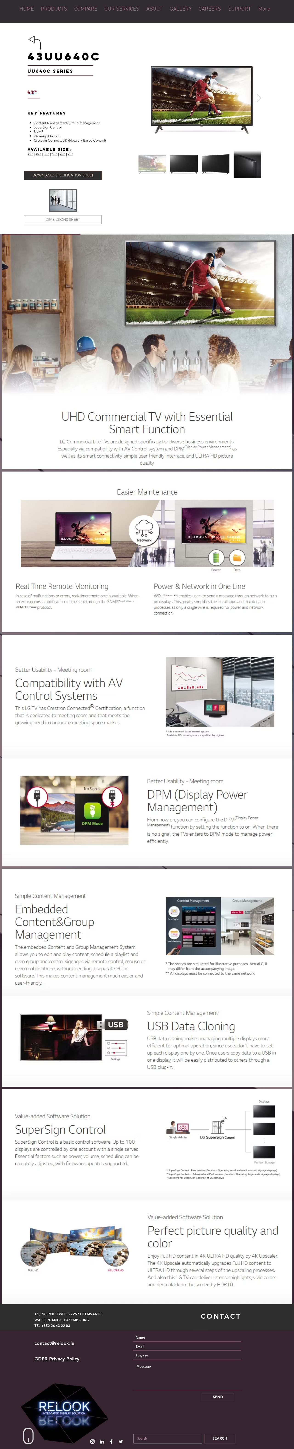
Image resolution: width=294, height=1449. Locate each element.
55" (46, 154)
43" (30, 154)
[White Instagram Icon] (92, 1441)
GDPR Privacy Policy (56, 1359)
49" (38, 154)
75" (70, 154)
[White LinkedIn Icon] (102, 1441)
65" (54, 154)
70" (62, 154)
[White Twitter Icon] (121, 1441)
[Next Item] (259, 97)
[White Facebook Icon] (111, 1441)
